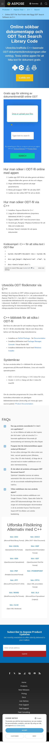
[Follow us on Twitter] (14, 673)
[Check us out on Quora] (29, 673)
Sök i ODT (35, 559)
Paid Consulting (24, 712)
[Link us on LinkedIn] (19, 673)
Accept (24, 730)
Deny (34, 736)
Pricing (24, 693)
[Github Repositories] (34, 673)
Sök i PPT (14, 580)
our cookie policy (19, 725)
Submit (24, 654)
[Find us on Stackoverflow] (24, 673)
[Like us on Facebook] (9, 673)
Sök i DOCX (35, 537)
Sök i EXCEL (14, 546)
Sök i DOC (14, 537)
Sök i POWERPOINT (35, 571)
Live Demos (24, 701)
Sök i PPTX (35, 580)
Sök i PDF (14, 571)
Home (24, 682)
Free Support (24, 705)
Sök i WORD (14, 593)
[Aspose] (16, 3)
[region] (24, 258)
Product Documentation (24, 404)
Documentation (39, 338)
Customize (15, 736)
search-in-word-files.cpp (14, 268)
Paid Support (24, 708)
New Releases (23, 690)
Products (23, 686)
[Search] (46, 3)
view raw (41, 268)
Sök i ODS (14, 559)
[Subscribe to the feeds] (39, 673)
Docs (24, 697)
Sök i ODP (35, 546)
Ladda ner (24, 77)
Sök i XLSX (14, 605)
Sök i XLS (35, 593)
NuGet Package (24, 338)
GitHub (7, 270)
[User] (41, 3)
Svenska (34, 4)
